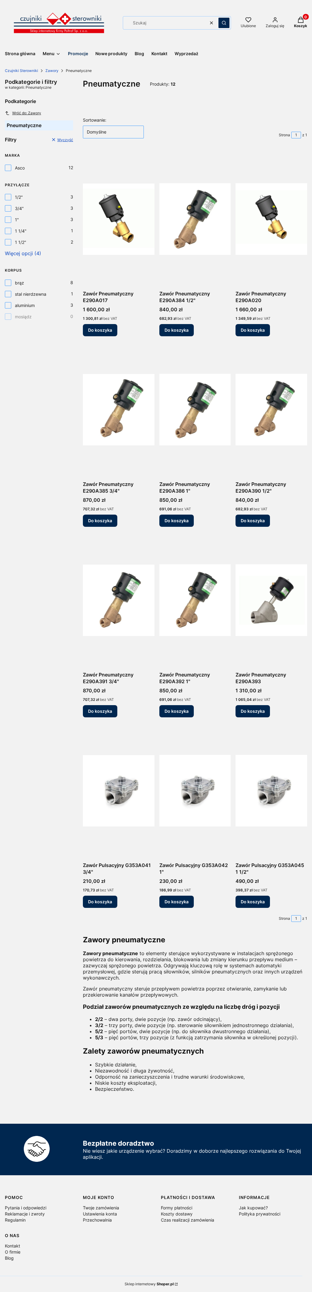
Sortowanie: (94, 120)
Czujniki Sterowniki (21, 70)
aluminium (25, 305)
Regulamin (15, 1219)
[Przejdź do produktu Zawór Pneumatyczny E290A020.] (271, 219)
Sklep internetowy (149, 1284)
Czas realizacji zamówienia (187, 1219)
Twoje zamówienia (101, 1207)
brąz (19, 282)
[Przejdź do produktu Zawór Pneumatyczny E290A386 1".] (195, 409)
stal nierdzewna (30, 294)
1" (17, 219)
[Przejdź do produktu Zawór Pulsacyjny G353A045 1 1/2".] (271, 790)
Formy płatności (176, 1207)
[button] (223, 23)
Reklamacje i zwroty (25, 1213)
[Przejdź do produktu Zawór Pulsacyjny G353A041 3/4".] (118, 790)
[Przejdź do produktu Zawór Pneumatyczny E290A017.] (118, 219)
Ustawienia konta (100, 1213)
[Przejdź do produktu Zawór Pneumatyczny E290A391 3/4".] (118, 600)
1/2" (19, 197)
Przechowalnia (97, 1219)
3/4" (19, 208)
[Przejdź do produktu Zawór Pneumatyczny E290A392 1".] (195, 600)
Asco (20, 167)
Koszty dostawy (177, 1213)
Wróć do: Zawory (26, 113)
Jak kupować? (253, 1207)
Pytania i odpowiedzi (25, 1207)
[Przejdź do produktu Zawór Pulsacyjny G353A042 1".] (195, 790)
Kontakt (12, 1245)
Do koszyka (100, 330)
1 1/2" (20, 242)
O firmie (12, 1252)
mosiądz (23, 316)
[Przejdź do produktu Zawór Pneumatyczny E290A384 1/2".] (195, 219)
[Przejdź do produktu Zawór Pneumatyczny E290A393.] (271, 600)
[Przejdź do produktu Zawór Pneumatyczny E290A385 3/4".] (118, 409)
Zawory (51, 70)
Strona (284, 135)
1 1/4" (21, 231)
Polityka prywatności (259, 1213)
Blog (9, 1258)
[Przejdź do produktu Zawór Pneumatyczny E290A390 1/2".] (271, 409)
